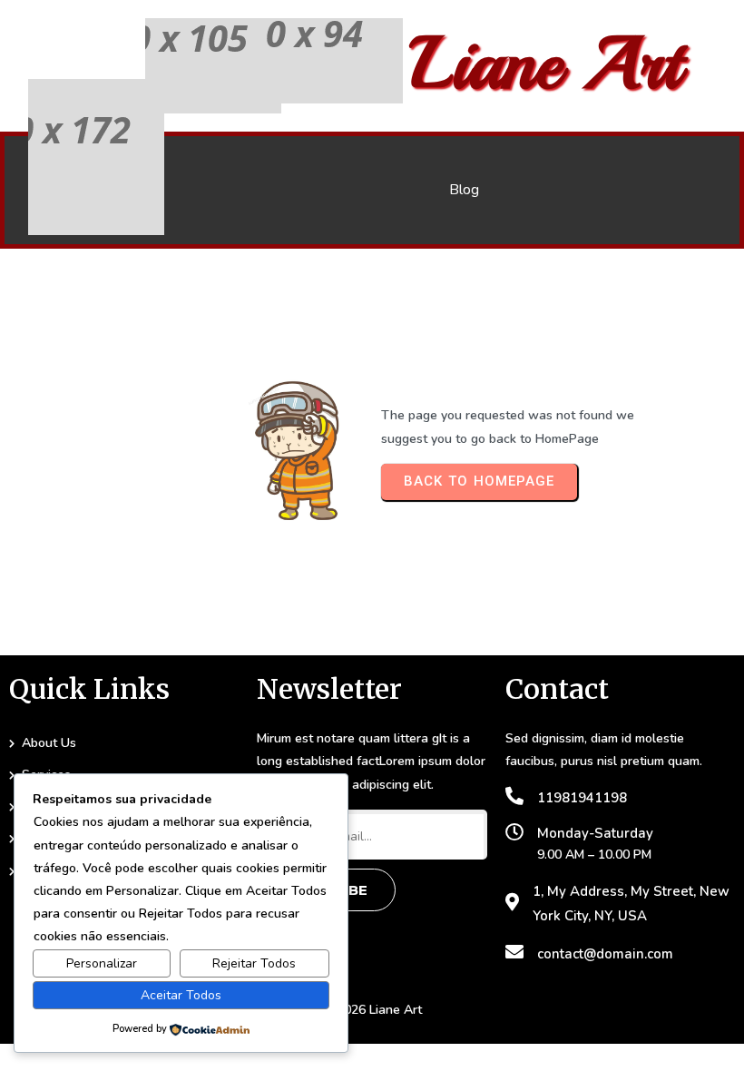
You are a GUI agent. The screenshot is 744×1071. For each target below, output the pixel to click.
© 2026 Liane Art (372, 1009)
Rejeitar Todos (254, 963)
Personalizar (101, 963)
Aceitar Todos (181, 995)
